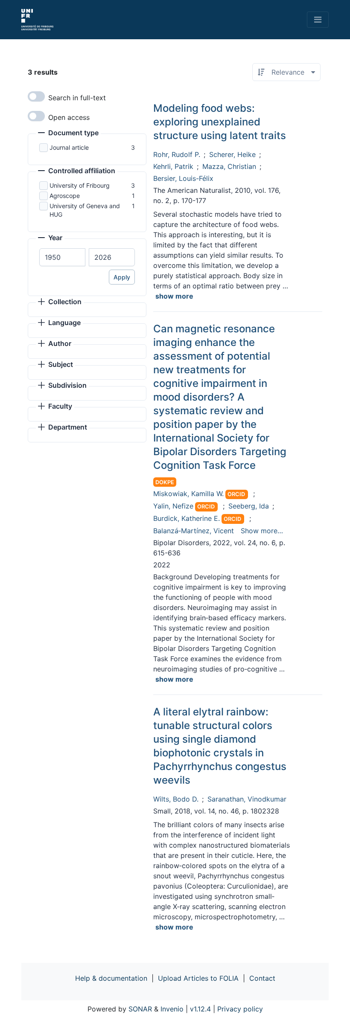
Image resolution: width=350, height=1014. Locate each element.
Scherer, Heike (232, 154)
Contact (262, 978)
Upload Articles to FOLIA (198, 978)
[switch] (36, 96)
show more (174, 296)
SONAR (140, 1009)
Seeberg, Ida (248, 506)
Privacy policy (240, 1009)
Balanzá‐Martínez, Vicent (193, 530)
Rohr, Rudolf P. (176, 154)
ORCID (236, 494)
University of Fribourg (80, 185)
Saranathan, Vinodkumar (246, 799)
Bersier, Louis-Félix (183, 178)
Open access (69, 117)
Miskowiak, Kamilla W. (188, 493)
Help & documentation (111, 978)
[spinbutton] (62, 257)
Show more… (262, 530)
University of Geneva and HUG (85, 210)
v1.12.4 (200, 1009)
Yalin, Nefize (173, 506)
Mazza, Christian (229, 166)
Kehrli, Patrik (173, 166)
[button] (68, 133)
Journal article (69, 147)
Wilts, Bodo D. (175, 799)
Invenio (172, 1009)
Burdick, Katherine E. (186, 518)
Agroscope (65, 195)
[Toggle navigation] (318, 20)
